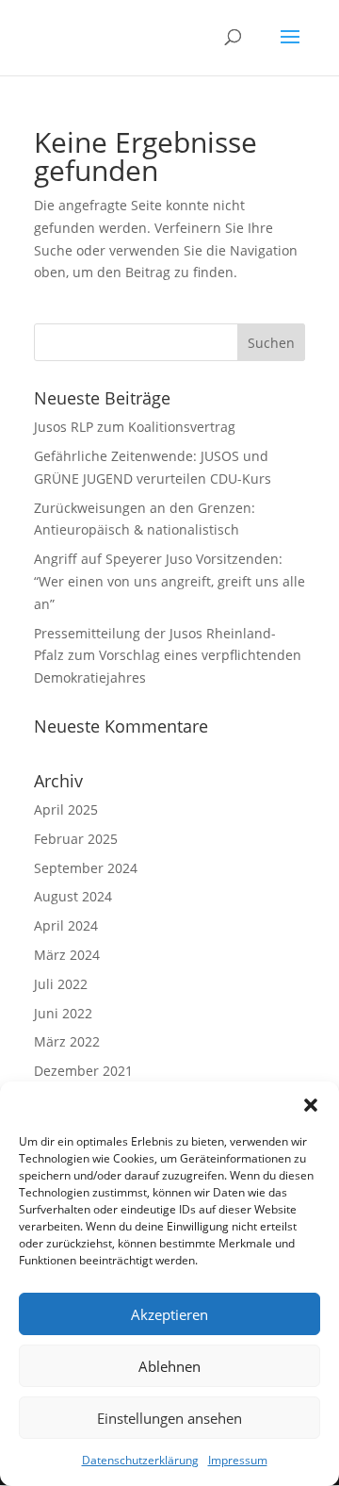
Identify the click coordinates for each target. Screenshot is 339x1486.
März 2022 (67, 1041)
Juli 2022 (61, 984)
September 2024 (85, 868)
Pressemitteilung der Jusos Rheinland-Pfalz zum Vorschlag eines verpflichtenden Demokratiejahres (167, 655)
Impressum (237, 1460)
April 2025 (66, 809)
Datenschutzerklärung (140, 1460)
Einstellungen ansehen (169, 1418)
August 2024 (73, 896)
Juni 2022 (63, 1013)
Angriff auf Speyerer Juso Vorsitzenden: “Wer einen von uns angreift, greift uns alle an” (169, 581)
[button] (310, 1105)
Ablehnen (169, 1366)
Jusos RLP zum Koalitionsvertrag (134, 427)
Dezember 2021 (83, 1071)
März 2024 (67, 955)
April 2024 (66, 925)
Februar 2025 (76, 839)
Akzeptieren (169, 1314)
